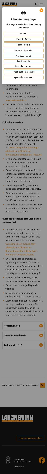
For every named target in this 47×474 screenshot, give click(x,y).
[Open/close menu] (41, 4)
